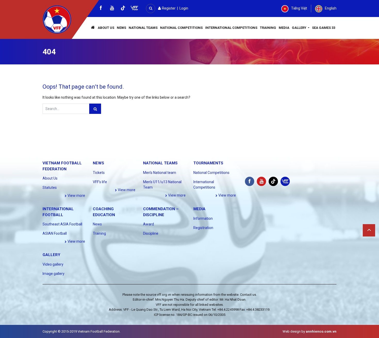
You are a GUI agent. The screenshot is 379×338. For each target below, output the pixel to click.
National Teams (143, 28)
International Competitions (231, 28)
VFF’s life (100, 182)
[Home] (93, 27)
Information (203, 218)
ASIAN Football (55, 233)
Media (284, 28)
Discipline (150, 233)
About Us (106, 28)
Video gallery (53, 264)
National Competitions (181, 28)
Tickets (99, 173)
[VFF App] (134, 8)
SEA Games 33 (323, 28)
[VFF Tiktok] (123, 8)
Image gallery (53, 274)
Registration (203, 228)
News (121, 28)
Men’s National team (159, 173)
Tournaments (208, 163)
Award (148, 224)
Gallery (299, 28)
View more (76, 195)
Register (168, 8)
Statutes (50, 187)
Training (268, 28)
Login (183, 8)
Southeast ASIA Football (62, 224)
